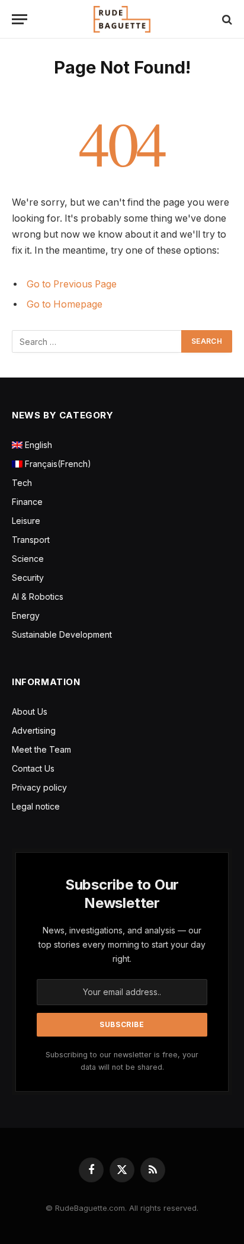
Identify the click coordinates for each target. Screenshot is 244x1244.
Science (28, 559)
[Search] (226, 19)
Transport (31, 540)
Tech (22, 483)
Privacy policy (39, 787)
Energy (26, 615)
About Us (29, 711)
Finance (27, 502)
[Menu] (19, 19)
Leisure (26, 521)
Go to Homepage (64, 304)
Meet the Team (41, 749)
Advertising (34, 730)
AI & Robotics (37, 596)
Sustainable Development (62, 634)
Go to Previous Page (72, 284)
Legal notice (36, 806)
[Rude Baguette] (122, 19)
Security (28, 578)
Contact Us (33, 768)
